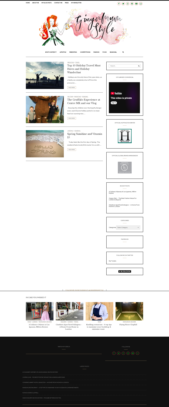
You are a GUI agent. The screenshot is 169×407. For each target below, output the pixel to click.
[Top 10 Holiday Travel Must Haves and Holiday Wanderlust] (45, 75)
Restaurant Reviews (45, 321)
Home (28, 2)
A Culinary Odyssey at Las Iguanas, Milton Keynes (122, 192)
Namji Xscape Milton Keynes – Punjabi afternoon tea (42, 398)
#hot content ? (51, 52)
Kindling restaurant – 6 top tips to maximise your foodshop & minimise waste (99, 327)
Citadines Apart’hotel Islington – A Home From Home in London (124, 205)
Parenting (73, 52)
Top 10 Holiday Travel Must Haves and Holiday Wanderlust (84, 69)
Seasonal (113, 52)
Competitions (85, 52)
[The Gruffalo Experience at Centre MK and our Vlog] (45, 109)
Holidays (63, 321)
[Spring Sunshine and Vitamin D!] (45, 144)
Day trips (70, 96)
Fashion (96, 52)
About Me (35, 2)
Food (105, 52)
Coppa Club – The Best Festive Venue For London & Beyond (122, 199)
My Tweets (112, 261)
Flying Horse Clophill (128, 325)
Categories (112, 227)
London (34, 321)
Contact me (58, 2)
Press (67, 2)
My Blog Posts (47, 2)
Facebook (125, 239)
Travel (77, 62)
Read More (72, 87)
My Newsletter (76, 2)
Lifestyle (63, 52)
